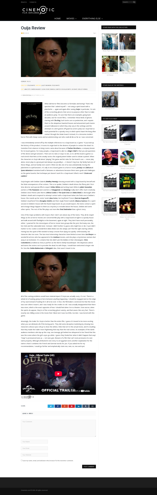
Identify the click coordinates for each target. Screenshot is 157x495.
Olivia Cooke (45, 89)
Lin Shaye (74, 89)
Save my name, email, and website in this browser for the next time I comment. (48, 461)
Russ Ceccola (27, 95)
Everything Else (91, 18)
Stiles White (31, 85)
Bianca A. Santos (55, 89)
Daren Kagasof (36, 89)
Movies (70, 18)
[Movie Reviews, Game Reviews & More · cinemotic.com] (38, 9)
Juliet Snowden (46, 85)
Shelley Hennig (83, 89)
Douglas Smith (66, 89)
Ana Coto (27, 89)
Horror (23, 81)
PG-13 (28, 81)
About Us (24, 2)
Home (57, 18)
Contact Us (33, 2)
